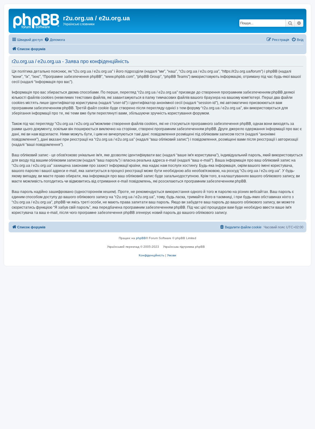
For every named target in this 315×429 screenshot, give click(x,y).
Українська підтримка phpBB (184, 246)
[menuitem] (54, 39)
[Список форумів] (36, 20)
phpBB (141, 238)
